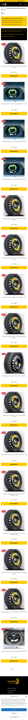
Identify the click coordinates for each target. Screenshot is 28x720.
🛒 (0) (25, 4)
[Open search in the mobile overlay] (25, 3)
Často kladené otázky (12, 690)
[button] (26, 696)
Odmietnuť (14, 713)
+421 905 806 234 (20, 1)
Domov (4, 8)
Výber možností (14, 76)
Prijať (14, 709)
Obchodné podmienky (12, 688)
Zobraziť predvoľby (14, 717)
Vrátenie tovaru (11, 692)
